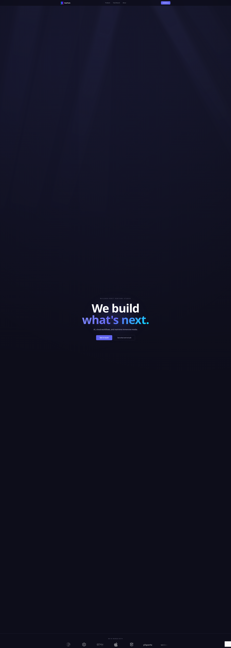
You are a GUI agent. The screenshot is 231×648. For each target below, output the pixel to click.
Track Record (116, 3)
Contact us (166, 3)
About (124, 3)
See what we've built (124, 338)
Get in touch (104, 338)
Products (107, 3)
